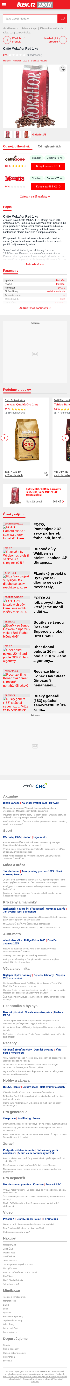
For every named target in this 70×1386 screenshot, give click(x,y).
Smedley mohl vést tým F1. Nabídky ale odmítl (25, 955)
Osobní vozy (9, 1252)
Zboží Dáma (9, 1256)
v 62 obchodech (14, 475)
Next (65, 438)
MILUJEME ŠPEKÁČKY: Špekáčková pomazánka (26, 924)
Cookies (27, 1379)
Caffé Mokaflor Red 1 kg (20, 48)
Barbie (6, 1305)
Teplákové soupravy (12, 1320)
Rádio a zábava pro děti (14, 1353)
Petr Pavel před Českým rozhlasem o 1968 (23, 1228)
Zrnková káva (23, 32)
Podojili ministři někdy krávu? (16, 1232)
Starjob (6, 1345)
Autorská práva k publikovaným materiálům (33, 1374)
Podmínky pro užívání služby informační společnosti (34, 1375)
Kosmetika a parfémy (13, 1316)
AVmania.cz (11, 671)
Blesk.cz (10, 622)
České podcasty (11, 1349)
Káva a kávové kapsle (51, 28)
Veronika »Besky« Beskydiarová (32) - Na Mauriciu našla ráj (31, 927)
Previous (4, 437)
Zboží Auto (8, 1276)
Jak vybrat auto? (11, 1284)
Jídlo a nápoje (29, 28)
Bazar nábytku (10, 1332)
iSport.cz (10, 573)
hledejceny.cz (9, 1245)
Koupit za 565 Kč (46, 186)
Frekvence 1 (9, 1357)
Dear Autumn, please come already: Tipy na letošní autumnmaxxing (35, 1124)
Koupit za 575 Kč (46, 166)
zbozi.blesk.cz (10, 28)
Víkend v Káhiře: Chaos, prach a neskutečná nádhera (28, 1092)
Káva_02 (8, 32)
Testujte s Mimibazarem (14, 1297)
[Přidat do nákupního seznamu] (62, 68)
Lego (5, 1309)
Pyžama (7, 1312)
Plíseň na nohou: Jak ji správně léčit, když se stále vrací (29, 1165)
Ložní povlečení (10, 1328)
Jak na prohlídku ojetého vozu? (18, 1264)
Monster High (9, 1301)
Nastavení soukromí (42, 1379)
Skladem (36, 158)
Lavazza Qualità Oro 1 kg (21, 404)
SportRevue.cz (14, 524)
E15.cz (8, 548)
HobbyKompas (10, 1268)
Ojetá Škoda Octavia (13, 1280)
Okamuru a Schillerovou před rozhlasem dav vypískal (28, 1224)
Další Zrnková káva (15, 400)
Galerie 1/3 (39, 134)
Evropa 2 (7, 1361)
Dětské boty (9, 1324)
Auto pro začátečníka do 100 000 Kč (20, 1272)
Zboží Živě (8, 1249)
